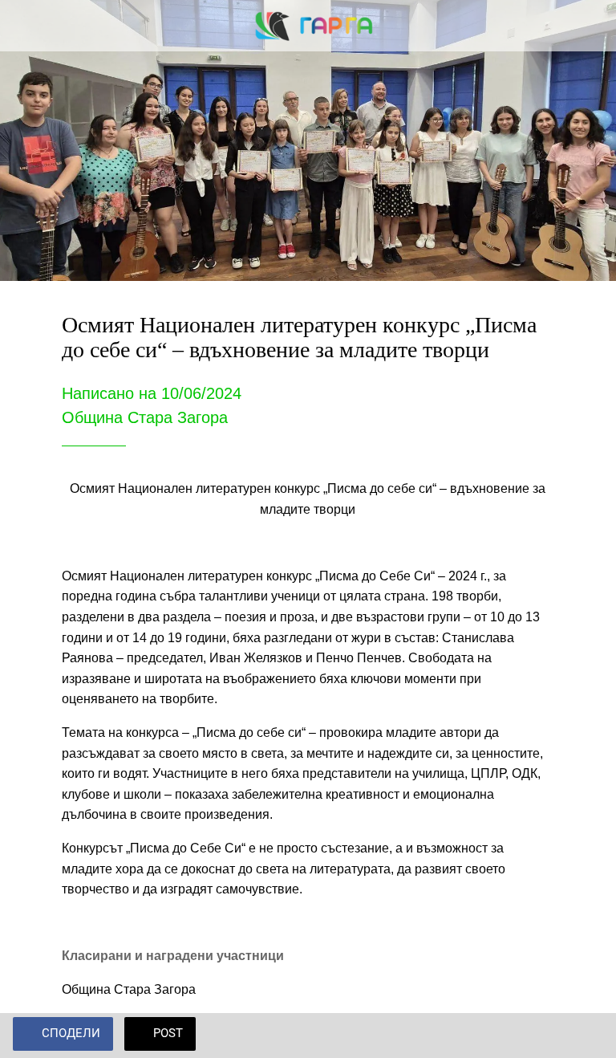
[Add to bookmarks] (584, 1035)
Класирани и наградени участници (173, 955)
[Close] (25, 25)
